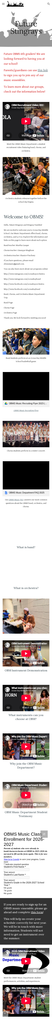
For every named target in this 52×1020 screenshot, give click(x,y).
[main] (26, 27)
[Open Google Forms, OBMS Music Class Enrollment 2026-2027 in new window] (44, 834)
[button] (3, 4)
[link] (26, 389)
